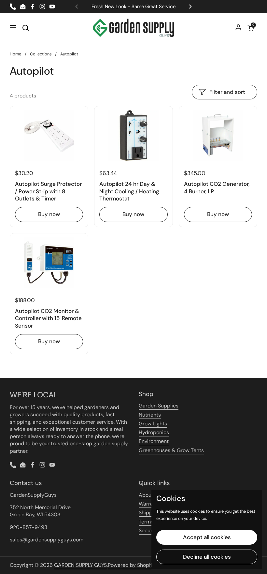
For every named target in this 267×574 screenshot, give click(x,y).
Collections (40, 54)
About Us (150, 495)
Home (15, 54)
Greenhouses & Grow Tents (171, 450)
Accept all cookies (207, 537)
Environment (154, 441)
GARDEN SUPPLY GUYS (80, 565)
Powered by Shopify (131, 565)
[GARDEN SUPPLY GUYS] (133, 27)
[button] (250, 27)
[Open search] (25, 27)
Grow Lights (153, 423)
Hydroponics (154, 432)
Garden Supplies (158, 405)
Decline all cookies (207, 556)
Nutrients (150, 414)
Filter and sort (227, 92)
